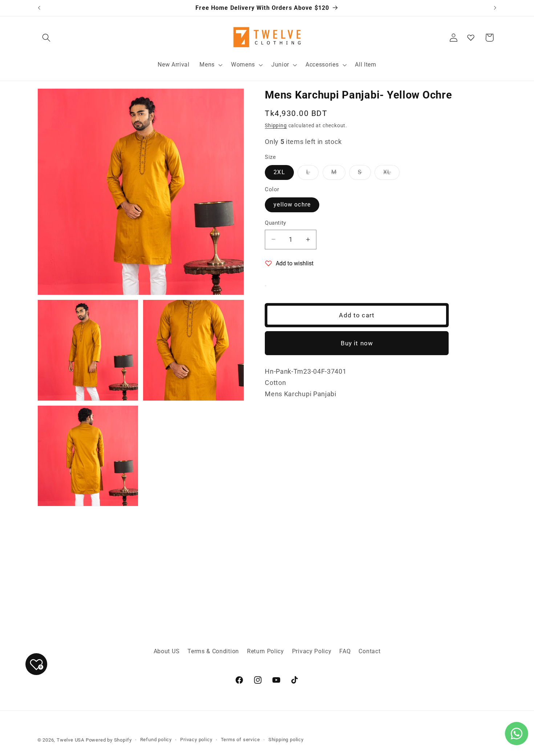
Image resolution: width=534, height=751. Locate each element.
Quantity (275, 223)
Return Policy (265, 651)
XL (391, 174)
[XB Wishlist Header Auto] (471, 37)
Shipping (276, 125)
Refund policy (156, 739)
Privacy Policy (312, 651)
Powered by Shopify (109, 740)
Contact (369, 651)
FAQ (345, 651)
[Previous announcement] (39, 8)
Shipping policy (286, 739)
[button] (46, 37)
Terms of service (240, 739)
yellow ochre (292, 204)
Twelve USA (70, 740)
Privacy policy (196, 739)
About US (167, 651)
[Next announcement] (495, 8)
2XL (279, 172)
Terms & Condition (213, 651)
